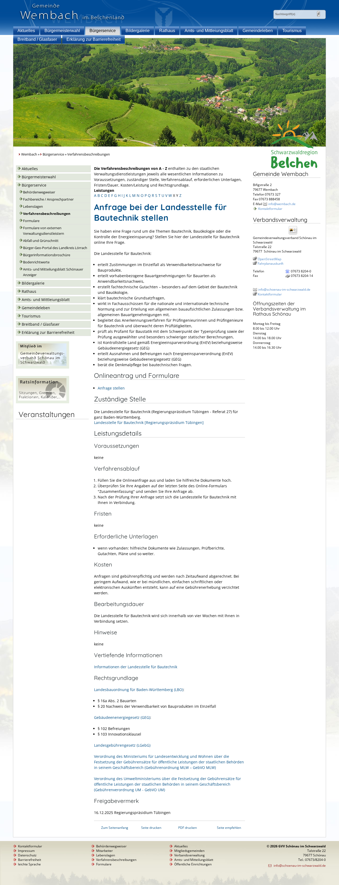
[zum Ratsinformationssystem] (42, 401)
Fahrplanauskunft (270, 263)
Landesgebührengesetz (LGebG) (122, 745)
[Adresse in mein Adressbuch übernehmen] (294, 234)
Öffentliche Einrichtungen (193, 864)
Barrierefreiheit (29, 859)
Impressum (26, 850)
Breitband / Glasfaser (37, 39)
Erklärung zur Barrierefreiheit (93, 39)
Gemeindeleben (258, 30)
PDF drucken (187, 827)
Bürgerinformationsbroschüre (46, 255)
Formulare (31, 221)
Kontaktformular (270, 208)
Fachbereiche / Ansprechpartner (48, 199)
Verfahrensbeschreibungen (46, 213)
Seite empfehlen (229, 827)
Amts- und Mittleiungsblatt (209, 30)
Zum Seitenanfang (114, 827)
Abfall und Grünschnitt (41, 240)
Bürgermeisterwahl (62, 30)
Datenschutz (27, 855)
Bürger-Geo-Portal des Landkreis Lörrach (55, 248)
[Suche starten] (318, 14)
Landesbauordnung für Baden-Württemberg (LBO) (138, 689)
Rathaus (167, 30)
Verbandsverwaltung (189, 855)
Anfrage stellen (111, 388)
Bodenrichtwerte (36, 262)
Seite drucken (151, 827)
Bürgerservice (103, 30)
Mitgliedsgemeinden (189, 850)
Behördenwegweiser (39, 192)
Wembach (29, 154)
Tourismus (292, 30)
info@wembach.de (282, 204)
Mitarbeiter (104, 850)
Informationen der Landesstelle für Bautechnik (135, 666)
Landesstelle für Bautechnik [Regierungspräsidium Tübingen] (149, 422)
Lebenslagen (33, 206)
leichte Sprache (29, 864)
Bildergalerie (138, 30)
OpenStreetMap (269, 259)
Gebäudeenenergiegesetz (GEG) (122, 717)
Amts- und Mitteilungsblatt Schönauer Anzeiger (53, 272)
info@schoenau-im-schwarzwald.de (284, 289)
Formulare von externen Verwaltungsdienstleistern (43, 231)
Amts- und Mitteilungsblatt (193, 859)
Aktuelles (26, 30)
